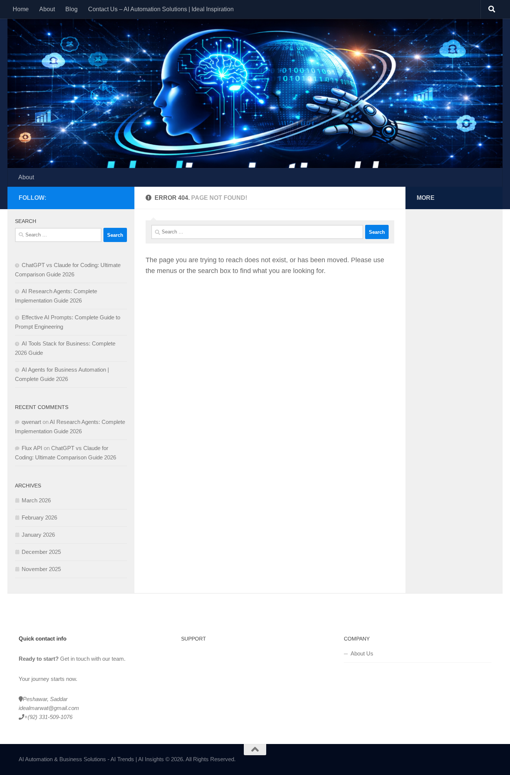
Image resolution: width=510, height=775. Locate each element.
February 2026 (39, 517)
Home (21, 9)
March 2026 (36, 500)
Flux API (32, 448)
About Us (362, 653)
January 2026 (38, 534)
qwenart (31, 422)
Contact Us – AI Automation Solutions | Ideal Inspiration (161, 9)
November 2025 (41, 569)
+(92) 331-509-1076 (48, 717)
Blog (71, 9)
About (47, 9)
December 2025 (41, 552)
